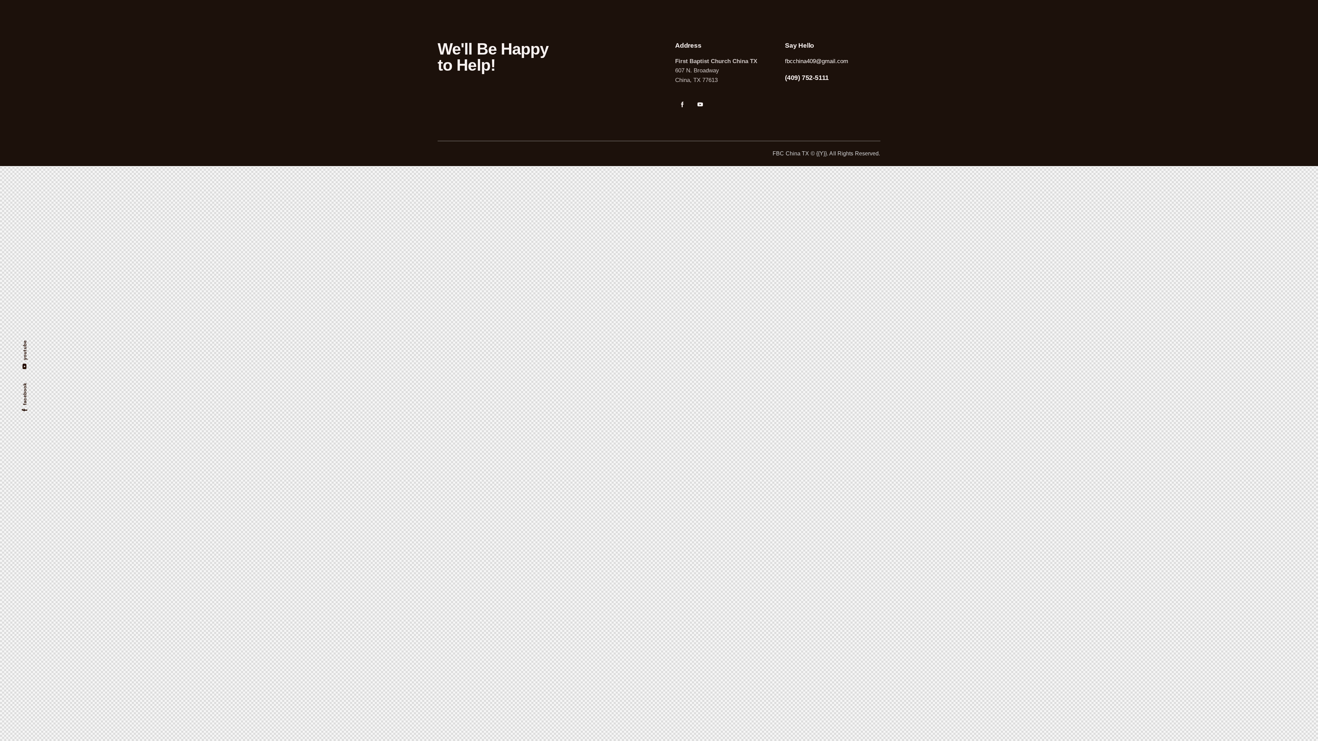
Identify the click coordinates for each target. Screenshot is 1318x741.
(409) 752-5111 (807, 77)
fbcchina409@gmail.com (816, 61)
